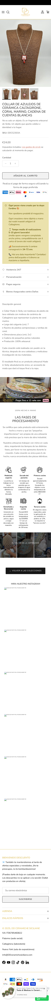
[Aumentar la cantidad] (16, 163)
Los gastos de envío (31, 147)
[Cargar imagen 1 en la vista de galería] (25, 53)
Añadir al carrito (25, 175)
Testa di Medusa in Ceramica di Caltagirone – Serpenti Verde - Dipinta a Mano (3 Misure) (29, 990)
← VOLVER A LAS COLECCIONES (25, 570)
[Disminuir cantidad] (4, 163)
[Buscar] (9, 12)
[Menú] (3, 12)
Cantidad (6, 157)
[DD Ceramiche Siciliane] (25, 12)
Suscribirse (25, 899)
